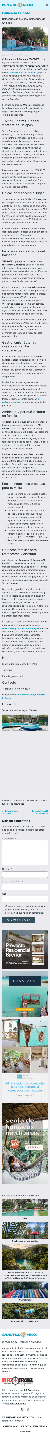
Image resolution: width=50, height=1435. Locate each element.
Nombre (7, 869)
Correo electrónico (12, 881)
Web (4, 893)
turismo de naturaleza (13, 803)
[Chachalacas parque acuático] (25, 1231)
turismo (43, 800)
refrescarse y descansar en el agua (20, 628)
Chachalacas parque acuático (25, 1241)
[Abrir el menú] (47, 5)
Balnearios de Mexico (15, 18)
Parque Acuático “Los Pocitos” (25, 1321)
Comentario (9, 838)
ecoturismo (19, 800)
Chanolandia (25, 1300)
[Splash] (25, 1208)
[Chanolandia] (25, 1290)
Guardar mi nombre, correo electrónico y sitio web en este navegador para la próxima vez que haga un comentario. (26, 909)
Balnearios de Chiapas (27, 55)
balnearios (7, 800)
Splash (25, 1218)
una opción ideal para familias (20, 72)
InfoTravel (29, 1390)
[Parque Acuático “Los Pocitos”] (25, 1311)
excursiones (33, 800)
